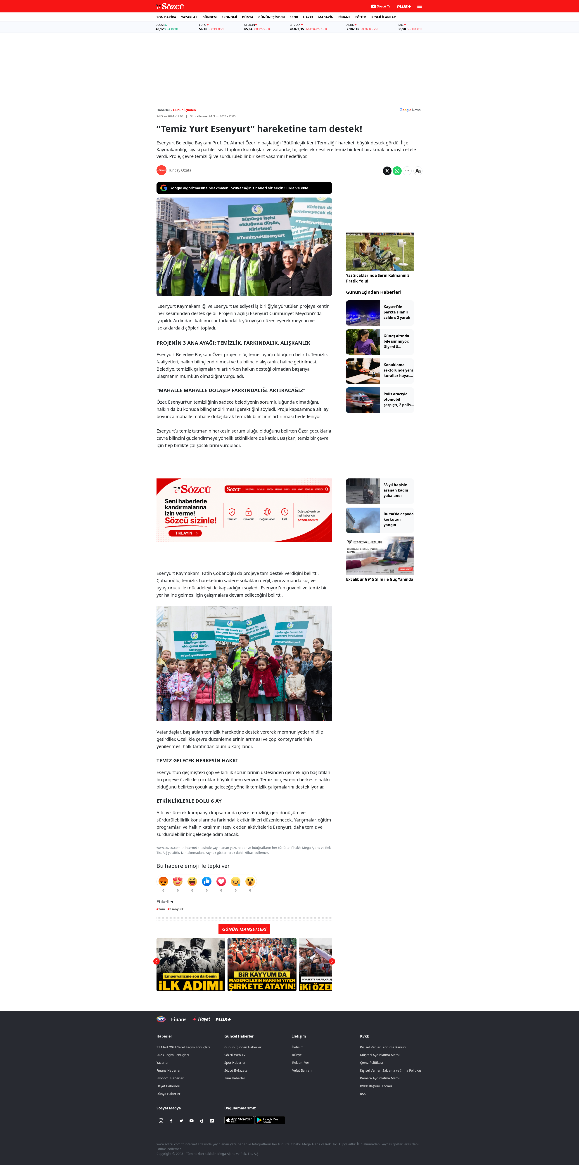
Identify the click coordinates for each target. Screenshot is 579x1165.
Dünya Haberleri (169, 1094)
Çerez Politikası (371, 1062)
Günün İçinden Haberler (242, 1047)
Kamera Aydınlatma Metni (380, 1078)
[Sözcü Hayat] (201, 1019)
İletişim (298, 1047)
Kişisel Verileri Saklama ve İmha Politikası (391, 1070)
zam (162, 909)
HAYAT (308, 17)
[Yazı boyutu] (417, 170)
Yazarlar (163, 1062)
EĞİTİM (360, 17)
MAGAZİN (325, 17)
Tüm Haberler (234, 1078)
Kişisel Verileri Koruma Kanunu (383, 1047)
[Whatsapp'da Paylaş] (397, 170)
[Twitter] (181, 1120)
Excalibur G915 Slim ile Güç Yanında (379, 579)
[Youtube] (191, 1120)
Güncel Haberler (239, 1036)
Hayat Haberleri (168, 1086)
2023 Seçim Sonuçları (173, 1055)
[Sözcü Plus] (223, 1019)
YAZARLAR (189, 17)
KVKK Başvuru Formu (376, 1086)
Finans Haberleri (169, 1070)
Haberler (164, 1036)
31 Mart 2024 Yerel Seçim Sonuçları (183, 1047)
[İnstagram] (161, 1120)
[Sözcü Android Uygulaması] (270, 1119)
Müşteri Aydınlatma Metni (380, 1055)
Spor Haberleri (235, 1062)
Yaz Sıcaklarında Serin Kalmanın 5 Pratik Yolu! (378, 278)
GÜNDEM (209, 17)
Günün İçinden (184, 110)
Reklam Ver (300, 1062)
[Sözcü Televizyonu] (161, 1019)
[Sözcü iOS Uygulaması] (239, 1119)
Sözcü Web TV (234, 1055)
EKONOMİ (229, 17)
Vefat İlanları (302, 1070)
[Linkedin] (211, 1120)
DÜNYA (247, 17)
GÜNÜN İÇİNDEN (271, 17)
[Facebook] (171, 1120)
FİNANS (344, 17)
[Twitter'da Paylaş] (387, 170)
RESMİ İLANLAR (383, 17)
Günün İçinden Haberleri (373, 292)
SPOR (294, 17)
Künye (297, 1055)
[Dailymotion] (201, 1120)
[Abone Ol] (410, 110)
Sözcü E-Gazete (235, 1070)
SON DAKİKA (166, 17)
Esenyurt (176, 909)
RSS (363, 1094)
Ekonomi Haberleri (171, 1078)
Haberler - (164, 110)
